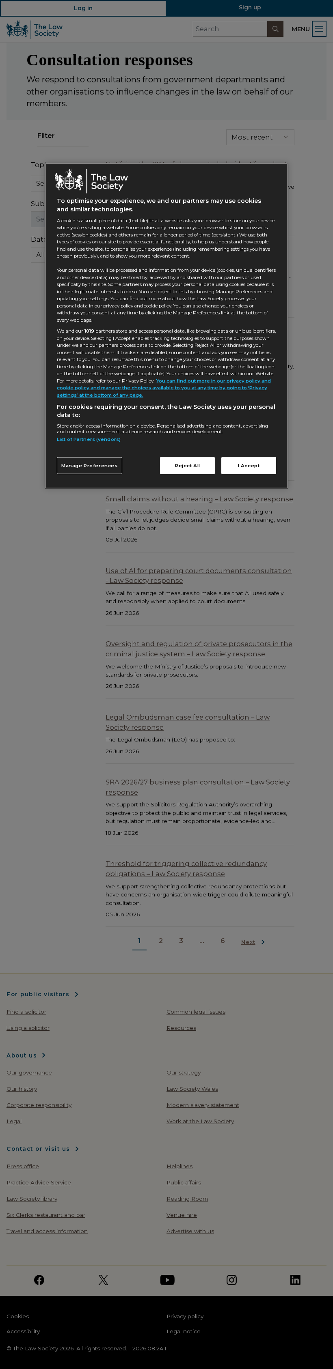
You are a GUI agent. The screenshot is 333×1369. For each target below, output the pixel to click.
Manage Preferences (89, 466)
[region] (166, 325)
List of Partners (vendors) (89, 439)
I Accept (249, 466)
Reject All (187, 466)
